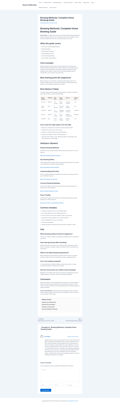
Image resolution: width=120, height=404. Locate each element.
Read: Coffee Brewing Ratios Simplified (49, 167)
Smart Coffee (78, 2)
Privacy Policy (53, 7)
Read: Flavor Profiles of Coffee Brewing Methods (52, 202)
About (92, 2)
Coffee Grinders (47, 2)
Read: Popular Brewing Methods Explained (50, 155)
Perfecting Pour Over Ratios (48, 304)
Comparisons (86, 2)
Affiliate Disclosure (43, 7)
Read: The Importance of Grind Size (48, 179)
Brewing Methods (57, 2)
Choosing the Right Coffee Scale (49, 309)
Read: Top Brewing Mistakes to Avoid (49, 191)
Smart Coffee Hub (29, 5)
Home (40, 2)
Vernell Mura (47, 336)
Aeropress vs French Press (48, 306)
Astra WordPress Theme (72, 400)
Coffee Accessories (68, 2)
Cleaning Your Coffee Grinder (49, 302)
